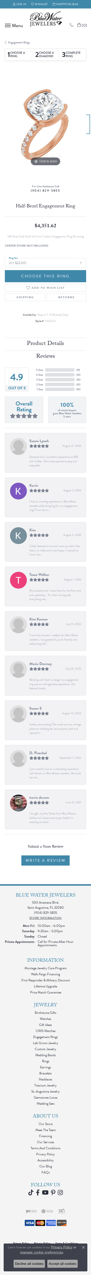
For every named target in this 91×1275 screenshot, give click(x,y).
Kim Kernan (38, 619)
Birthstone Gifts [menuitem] (45, 1012)
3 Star (39, 379)
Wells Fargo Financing (45, 974)
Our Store (45, 1123)
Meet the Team (45, 1130)
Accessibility (45, 1160)
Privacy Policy (45, 1154)
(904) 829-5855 (45, 190)
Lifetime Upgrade (45, 986)
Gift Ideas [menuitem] (45, 1024)
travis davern (39, 797)
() (78, 370)
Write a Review (45, 860)
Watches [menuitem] (45, 1018)
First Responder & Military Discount (45, 980)
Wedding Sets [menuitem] (46, 1103)
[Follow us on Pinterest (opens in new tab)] (53, 1193)
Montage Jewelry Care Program (46, 968)
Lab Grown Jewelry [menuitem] (45, 1043)
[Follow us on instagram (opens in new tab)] (60, 1193)
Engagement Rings (19, 42)
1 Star (40, 389)
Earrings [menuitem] (45, 1067)
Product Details (45, 344)
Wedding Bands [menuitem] (45, 1055)
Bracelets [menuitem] (45, 1073)
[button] (19, 4)
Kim (32, 530)
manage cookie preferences (41, 1252)
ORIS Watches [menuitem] (46, 1030)
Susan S (35, 708)
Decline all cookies (29, 1264)
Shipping (25, 297)
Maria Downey (40, 664)
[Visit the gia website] (47, 1211)
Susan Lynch (39, 441)
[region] (45, 126)
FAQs (45, 1172)
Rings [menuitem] (45, 1061)
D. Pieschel (38, 753)
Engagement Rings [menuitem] (45, 1037)
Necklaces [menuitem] (45, 1079)
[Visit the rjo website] (61, 1211)
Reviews (45, 357)
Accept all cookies (62, 1264)
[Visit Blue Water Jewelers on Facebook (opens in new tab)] (38, 1193)
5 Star (39, 370)
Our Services (45, 1142)
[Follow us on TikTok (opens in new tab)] (30, 1193)
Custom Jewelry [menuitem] (45, 1049)
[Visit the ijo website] (31, 1211)
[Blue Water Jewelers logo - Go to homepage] (45, 19)
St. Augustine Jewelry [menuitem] (45, 1091)
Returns (66, 297)
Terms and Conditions (45, 1148)
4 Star (39, 375)
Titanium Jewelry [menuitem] (45, 1085)
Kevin (33, 485)
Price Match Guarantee (45, 992)
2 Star (39, 384)
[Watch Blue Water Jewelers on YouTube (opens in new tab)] (45, 1193)
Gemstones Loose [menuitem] (45, 1097)
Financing (45, 1136)
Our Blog (45, 1166)
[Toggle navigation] (12, 25)
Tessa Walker (39, 575)
